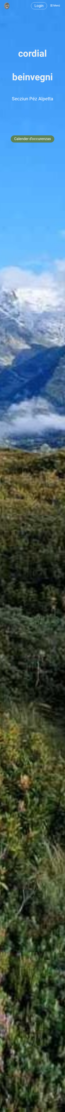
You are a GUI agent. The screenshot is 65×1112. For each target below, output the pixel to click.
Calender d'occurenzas (32, 139)
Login (39, 6)
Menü (56, 5)
